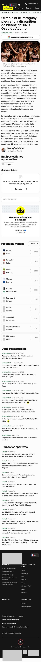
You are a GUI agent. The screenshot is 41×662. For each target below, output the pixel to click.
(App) (29, 586)
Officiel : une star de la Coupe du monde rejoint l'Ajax (19, 385)
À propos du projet (8, 616)
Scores (28, 8)
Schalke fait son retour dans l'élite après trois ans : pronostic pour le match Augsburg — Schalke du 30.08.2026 (20, 542)
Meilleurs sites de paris (28, 565)
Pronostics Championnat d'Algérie (9, 578)
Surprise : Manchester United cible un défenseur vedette (19, 439)
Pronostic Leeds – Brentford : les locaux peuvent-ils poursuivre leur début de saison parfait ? (20, 495)
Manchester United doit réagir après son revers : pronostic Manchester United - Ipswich (19, 532)
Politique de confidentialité (10, 619)
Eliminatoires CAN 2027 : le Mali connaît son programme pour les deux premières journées (18, 411)
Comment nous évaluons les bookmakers (15, 627)
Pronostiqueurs (26, 606)
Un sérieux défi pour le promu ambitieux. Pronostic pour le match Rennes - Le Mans (20, 522)
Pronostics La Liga (8, 575)
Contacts (20, 616)
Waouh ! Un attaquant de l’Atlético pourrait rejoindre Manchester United (17, 357)
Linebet (23, 583)
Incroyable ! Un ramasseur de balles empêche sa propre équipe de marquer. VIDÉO (19, 401)
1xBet (23, 570)
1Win (22, 577)
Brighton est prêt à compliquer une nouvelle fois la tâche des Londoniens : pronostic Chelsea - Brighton (20, 465)
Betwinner (24, 573)
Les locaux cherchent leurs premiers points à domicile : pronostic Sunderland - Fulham (18, 455)
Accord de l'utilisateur (9, 623)
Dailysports (5, 12)
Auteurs (23, 603)
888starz (24, 592)
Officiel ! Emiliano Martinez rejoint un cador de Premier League (18, 376)
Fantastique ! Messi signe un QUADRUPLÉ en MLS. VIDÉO (20, 420)
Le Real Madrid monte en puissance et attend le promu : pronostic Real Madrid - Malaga (19, 504)
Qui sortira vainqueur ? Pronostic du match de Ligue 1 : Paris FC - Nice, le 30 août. (18, 476)
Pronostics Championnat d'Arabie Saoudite (9, 583)
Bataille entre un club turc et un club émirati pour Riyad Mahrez (19, 429)
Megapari (24, 586)
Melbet (23, 580)
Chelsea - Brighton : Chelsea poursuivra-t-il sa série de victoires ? (19, 485)
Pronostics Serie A (8, 571)
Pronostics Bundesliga (9, 568)
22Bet (23, 589)
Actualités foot (25, 12)
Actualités (8, 8)
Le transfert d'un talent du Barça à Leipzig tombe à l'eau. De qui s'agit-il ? (20, 366)
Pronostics (19, 8)
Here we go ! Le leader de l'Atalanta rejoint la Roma (20, 393)
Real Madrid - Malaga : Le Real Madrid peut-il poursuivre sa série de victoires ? (18, 513)
